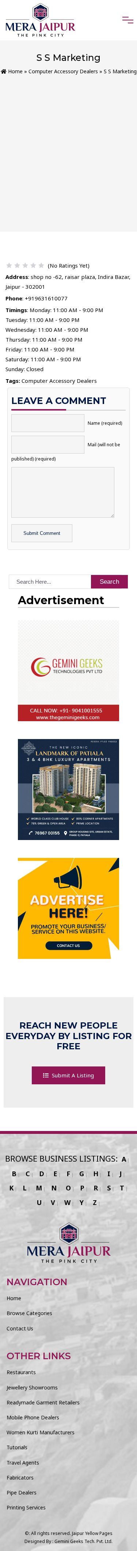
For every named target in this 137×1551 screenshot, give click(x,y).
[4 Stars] (33, 265)
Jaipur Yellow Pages (92, 1533)
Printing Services (26, 1507)
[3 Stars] (25, 265)
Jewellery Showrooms (32, 1387)
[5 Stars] (41, 265)
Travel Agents (23, 1462)
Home (15, 71)
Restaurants (21, 1372)
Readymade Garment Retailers (43, 1402)
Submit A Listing (72, 1075)
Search (109, 581)
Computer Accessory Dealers (63, 71)
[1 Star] (9, 265)
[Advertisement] (68, 147)
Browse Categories (29, 1313)
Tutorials (17, 1447)
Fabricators (20, 1477)
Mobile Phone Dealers (33, 1417)
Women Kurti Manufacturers (41, 1432)
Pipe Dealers (22, 1492)
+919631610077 (46, 298)
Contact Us (20, 1328)
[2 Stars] (17, 265)
